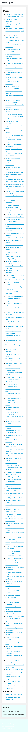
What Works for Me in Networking (15, 181)
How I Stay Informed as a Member (15, 238)
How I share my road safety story (14, 172)
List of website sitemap (8, 724)
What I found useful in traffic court (15, 280)
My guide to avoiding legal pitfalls (14, 296)
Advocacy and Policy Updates (14, 694)
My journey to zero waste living (14, 555)
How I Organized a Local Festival (14, 497)
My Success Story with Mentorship (15, 214)
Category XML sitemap (8, 726)
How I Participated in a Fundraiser (15, 477)
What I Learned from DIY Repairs (15, 28)
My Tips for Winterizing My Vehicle (15, 16)
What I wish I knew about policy (14, 669)
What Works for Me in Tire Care (14, 14)
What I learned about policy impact (15, 616)
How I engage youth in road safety (15, 179)
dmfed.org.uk (7, 3)
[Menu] (25, 2)
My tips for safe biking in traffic (14, 114)
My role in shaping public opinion (14, 600)
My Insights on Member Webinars (15, 217)
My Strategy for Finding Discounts (15, 377)
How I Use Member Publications (14, 245)
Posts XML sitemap (7, 728)
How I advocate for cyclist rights (14, 184)
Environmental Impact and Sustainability (14, 714)
